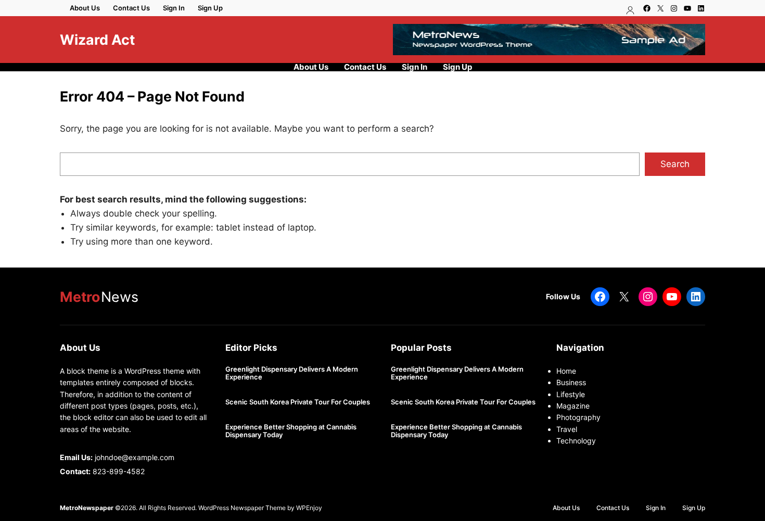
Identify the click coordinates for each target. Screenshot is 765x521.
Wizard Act (97, 39)
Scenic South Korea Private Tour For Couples (297, 402)
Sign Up (210, 8)
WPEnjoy (309, 508)
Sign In (174, 8)
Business (571, 382)
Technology (576, 440)
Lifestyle (570, 394)
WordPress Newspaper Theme (242, 508)
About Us (85, 8)
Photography (578, 417)
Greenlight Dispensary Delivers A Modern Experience (291, 373)
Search (675, 164)
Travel (566, 429)
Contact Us (131, 8)
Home (566, 370)
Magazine (573, 405)
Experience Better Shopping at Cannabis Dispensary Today (290, 431)
